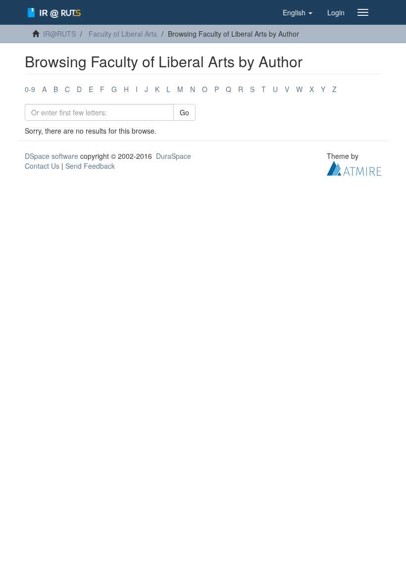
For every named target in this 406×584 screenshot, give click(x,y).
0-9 (30, 89)
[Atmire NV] (354, 167)
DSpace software (51, 156)
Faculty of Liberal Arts (123, 34)
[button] (297, 12)
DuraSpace (173, 156)
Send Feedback (90, 166)
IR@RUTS (59, 34)
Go (184, 112)
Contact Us (42, 166)
